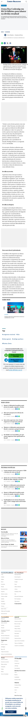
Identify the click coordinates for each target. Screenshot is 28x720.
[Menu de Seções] (2, 1)
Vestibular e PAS (18, 591)
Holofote (2, 601)
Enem (16, 584)
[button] (17, 708)
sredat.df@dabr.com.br (15, 370)
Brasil (2, 581)
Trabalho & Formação (19, 579)
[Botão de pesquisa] (26, 1)
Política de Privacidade (5, 611)
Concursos (18, 603)
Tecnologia (3, 603)
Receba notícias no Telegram (16, 360)
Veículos (2, 627)
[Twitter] (8, 44)
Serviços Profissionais (5, 635)
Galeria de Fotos (18, 638)
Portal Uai (16, 687)
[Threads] (25, 708)
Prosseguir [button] (11, 711)
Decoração (17, 635)
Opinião (2, 598)
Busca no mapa (17, 623)
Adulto (2, 633)
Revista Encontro (20, 670)
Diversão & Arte (4, 589)
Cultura (16, 589)
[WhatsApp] (2, 44)
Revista (16, 674)
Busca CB (3, 649)
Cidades (2, 576)
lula (18, 334)
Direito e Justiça (4, 594)
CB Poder (16, 665)
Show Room (17, 633)
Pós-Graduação (18, 598)
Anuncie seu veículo (5, 661)
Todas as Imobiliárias (19, 643)
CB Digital (3, 646)
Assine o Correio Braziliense (6, 654)
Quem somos (3, 608)
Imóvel (17, 617)
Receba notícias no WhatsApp (16, 355)
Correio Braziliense (7, 573)
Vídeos (2, 669)
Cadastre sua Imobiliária (19, 645)
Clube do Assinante (5, 651)
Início (2, 31)
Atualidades (17, 677)
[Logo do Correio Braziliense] (14, 1)
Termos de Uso (4, 613)
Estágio (16, 581)
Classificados (5, 621)
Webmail (3, 618)
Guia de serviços (18, 631)
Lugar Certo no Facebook (19, 640)
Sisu (15, 594)
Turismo (2, 606)
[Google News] (10, 44)
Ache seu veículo (4, 659)
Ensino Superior (18, 576)
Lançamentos (17, 626)
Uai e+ (16, 689)
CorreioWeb (5, 617)
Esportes (3, 591)
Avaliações (3, 666)
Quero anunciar (4, 622)
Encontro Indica (18, 679)
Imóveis (2, 625)
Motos (2, 671)
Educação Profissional (19, 596)
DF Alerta (16, 661)
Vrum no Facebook (4, 674)
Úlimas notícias (17, 628)
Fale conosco (17, 601)
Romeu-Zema (7, 343)
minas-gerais (7, 339)
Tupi (15, 692)
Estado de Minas (18, 685)
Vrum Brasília (17, 668)
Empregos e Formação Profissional (5, 631)
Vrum (3, 658)
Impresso (4, 640)
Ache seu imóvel (18, 618)
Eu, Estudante (19, 573)
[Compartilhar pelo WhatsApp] (19, 409)
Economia (7, 31)
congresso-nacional (9, 334)
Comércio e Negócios (5, 638)
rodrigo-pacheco (18, 339)
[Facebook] (5, 44)
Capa (2, 574)
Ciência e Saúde (4, 596)
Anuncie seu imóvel (18, 621)
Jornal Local (17, 663)
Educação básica (18, 574)
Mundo (2, 586)
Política (2, 579)
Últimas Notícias (18, 586)
